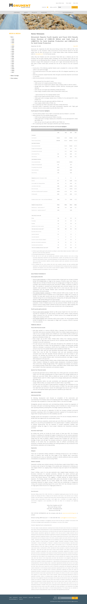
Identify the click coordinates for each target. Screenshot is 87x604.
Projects (34, 12)
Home (10, 597)
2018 (13, 53)
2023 (13, 44)
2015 (13, 58)
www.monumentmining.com (69, 513)
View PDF (75, 46)
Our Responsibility (68, 12)
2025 (13, 41)
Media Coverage (15, 75)
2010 (13, 67)
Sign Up (75, 598)
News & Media (54, 12)
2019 (13, 51)
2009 (13, 68)
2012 (13, 63)
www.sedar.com (39, 54)
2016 (13, 56)
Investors (44, 12)
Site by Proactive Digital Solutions (71, 601)
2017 (13, 54)
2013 (13, 61)
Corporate (17, 12)
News (12, 37)
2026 (13, 39)
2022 (13, 46)
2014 (13, 60)
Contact (44, 7)
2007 (13, 72)
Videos (26, 12)
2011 (13, 65)
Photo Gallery (14, 78)
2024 (13, 42)
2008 (13, 70)
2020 (13, 49)
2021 (13, 47)
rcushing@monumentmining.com (68, 517)
